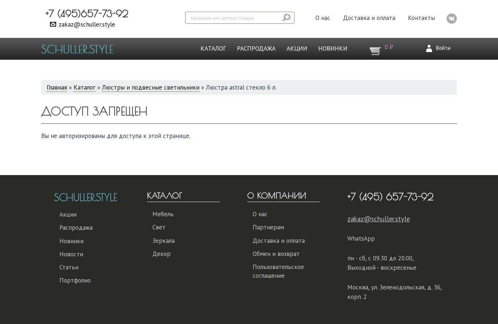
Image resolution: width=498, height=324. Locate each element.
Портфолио (75, 280)
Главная (57, 87)
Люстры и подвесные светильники (150, 87)
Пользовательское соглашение (278, 271)
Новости (71, 254)
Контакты (421, 18)
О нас (322, 18)
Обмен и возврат (276, 254)
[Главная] (80, 49)
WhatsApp (361, 238)
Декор (161, 254)
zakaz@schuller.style (87, 24)
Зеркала (163, 241)
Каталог (213, 48)
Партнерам (268, 227)
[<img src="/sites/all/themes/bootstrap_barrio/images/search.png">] (287, 18)
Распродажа (256, 48)
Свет (159, 227)
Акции (297, 48)
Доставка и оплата (369, 18)
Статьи (68, 267)
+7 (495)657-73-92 (87, 13)
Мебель (163, 214)
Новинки (332, 48)
